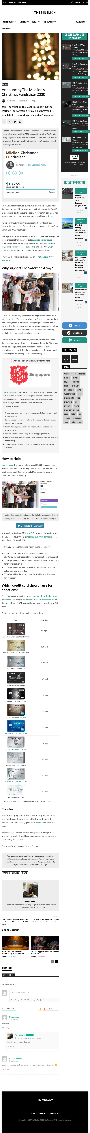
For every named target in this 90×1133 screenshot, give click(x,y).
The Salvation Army (10, 392)
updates (24, 873)
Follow (74, 356)
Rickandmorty (26, 1038)
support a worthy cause (42, 240)
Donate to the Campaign (32, 525)
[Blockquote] (31, 1000)
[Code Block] (34, 1000)
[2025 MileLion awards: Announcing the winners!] (15, 943)
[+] (44, 1000)
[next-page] (56, 961)
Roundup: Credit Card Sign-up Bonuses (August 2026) (80, 200)
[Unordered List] (28, 1000)
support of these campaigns (23, 247)
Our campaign (8, 465)
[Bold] (11, 1000)
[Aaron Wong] (4, 101)
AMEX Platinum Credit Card (16, 781)
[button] (75, 2)
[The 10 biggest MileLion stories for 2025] (45, 943)
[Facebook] (83, 2)
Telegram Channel (27, 862)
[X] (9, 121)
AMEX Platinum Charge (16, 749)
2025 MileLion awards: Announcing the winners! (13, 952)
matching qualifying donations (39, 537)
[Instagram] (87, 2)
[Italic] (15, 1000)
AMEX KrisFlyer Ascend (16, 717)
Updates (8, 28)
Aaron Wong (11, 101)
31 (85, 272)
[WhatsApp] (20, 121)
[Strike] (21, 1000)
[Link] (38, 1000)
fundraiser (15, 873)
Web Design (58, 1120)
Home (3, 28)
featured (5, 873)
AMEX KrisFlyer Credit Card (16, 733)
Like (66, 356)
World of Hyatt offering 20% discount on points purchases (81, 294)
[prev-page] (52, 961)
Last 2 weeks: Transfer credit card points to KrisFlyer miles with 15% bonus (15, 922)
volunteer (40, 822)
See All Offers (74, 157)
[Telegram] (14, 121)
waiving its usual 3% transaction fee (39, 599)
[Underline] (18, 1000)
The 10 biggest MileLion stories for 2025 (45, 952)
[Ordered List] (24, 1000)
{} (41, 1000)
